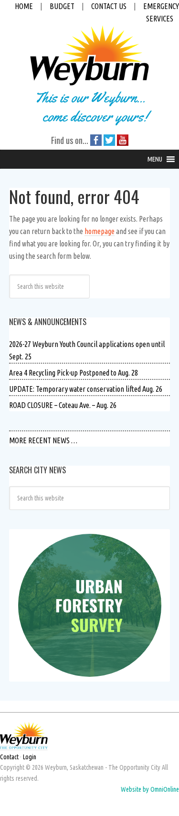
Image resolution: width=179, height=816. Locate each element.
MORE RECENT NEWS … (43, 440)
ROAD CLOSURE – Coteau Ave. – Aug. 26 (62, 405)
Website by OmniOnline (150, 789)
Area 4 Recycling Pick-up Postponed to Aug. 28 (73, 372)
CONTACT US (108, 6)
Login (29, 757)
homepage (99, 231)
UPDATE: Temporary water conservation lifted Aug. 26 (85, 389)
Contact (9, 757)
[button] (154, 159)
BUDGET (62, 6)
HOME (24, 6)
